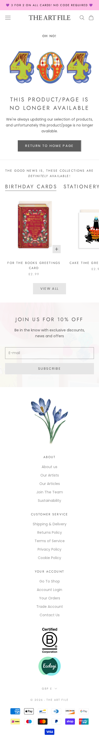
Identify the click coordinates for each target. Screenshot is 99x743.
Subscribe (49, 368)
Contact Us (50, 615)
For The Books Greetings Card (33, 265)
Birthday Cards (31, 186)
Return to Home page (49, 145)
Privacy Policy (49, 549)
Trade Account (49, 606)
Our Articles (49, 483)
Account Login (49, 589)
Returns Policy (49, 532)
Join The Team (49, 492)
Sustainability (49, 500)
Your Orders (49, 598)
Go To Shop (49, 581)
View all (49, 288)
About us (49, 466)
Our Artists (49, 475)
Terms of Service (50, 540)
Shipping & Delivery (50, 524)
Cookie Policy (49, 557)
